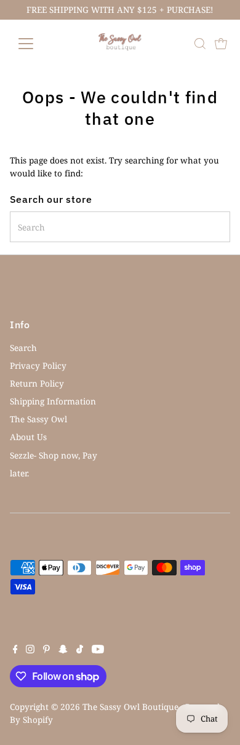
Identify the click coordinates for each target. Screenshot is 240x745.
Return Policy (37, 383)
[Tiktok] (79, 650)
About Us (28, 437)
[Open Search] (200, 43)
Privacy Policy (38, 365)
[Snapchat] (63, 650)
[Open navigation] (35, 43)
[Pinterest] (46, 650)
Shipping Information (53, 401)
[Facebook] (15, 650)
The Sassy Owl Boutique (130, 706)
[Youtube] (98, 650)
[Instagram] (30, 650)
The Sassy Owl (38, 419)
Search (23, 347)
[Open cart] (221, 43)
